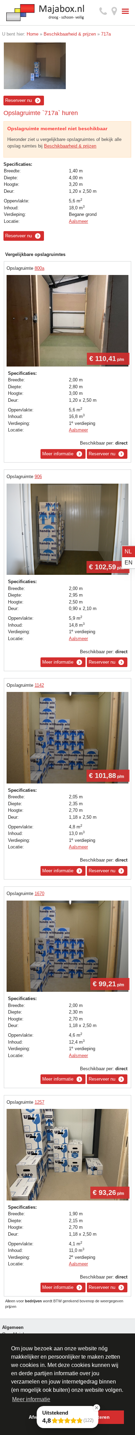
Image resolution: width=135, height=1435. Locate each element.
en (129, 563)
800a (39, 268)
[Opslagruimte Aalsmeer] (35, 65)
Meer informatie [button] (31, 1399)
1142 (39, 685)
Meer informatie (57, 453)
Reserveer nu (18, 100)
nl (128, 551)
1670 (39, 893)
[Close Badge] (96, 1407)
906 (38, 476)
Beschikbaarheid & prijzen (70, 146)
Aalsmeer (78, 221)
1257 (39, 1102)
